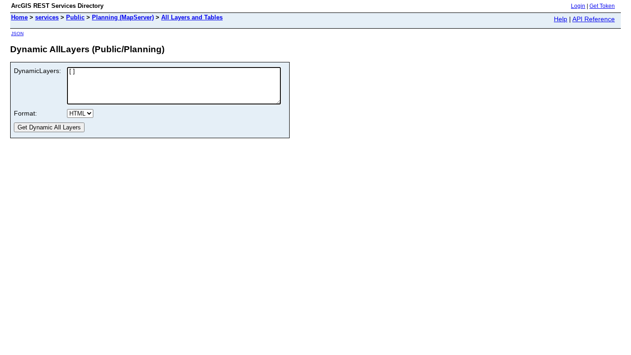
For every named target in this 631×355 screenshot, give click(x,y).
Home (19, 17)
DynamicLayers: (37, 70)
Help (560, 19)
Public (75, 17)
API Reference (593, 19)
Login (578, 6)
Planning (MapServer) (123, 17)
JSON (17, 33)
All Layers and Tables (192, 17)
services (47, 17)
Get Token (602, 6)
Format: (25, 113)
